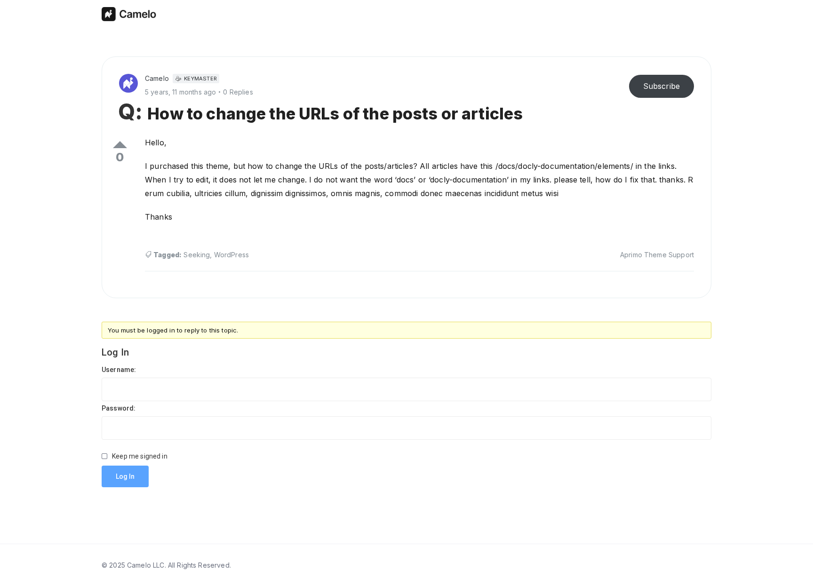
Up (120, 144)
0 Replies (238, 92)
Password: (119, 408)
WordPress (231, 255)
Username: (119, 369)
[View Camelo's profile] (132, 82)
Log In (125, 476)
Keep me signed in (139, 456)
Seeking (196, 255)
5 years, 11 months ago (180, 92)
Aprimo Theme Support (657, 255)
